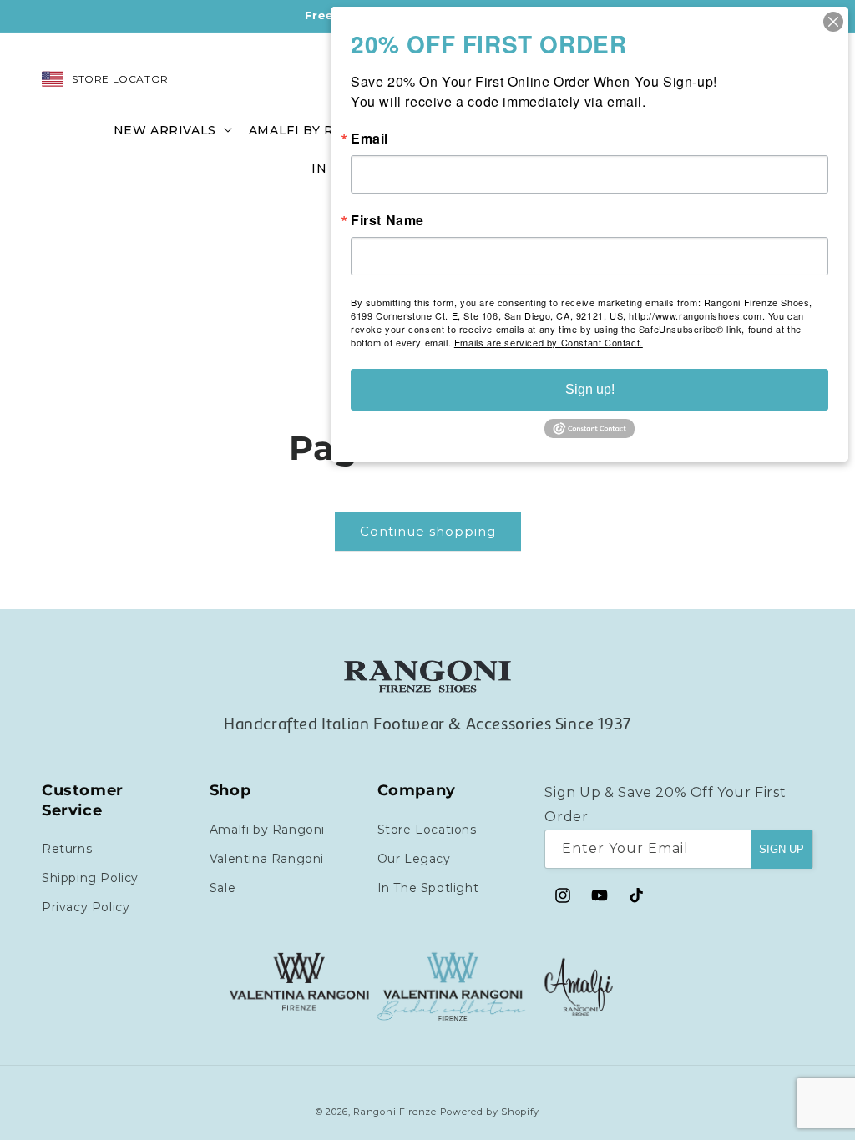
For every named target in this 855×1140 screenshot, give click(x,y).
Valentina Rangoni (267, 858)
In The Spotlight (428, 887)
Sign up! (590, 389)
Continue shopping (428, 531)
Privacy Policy (85, 907)
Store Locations (427, 829)
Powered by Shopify (490, 1111)
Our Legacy (414, 858)
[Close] (833, 22)
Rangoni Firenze (396, 1111)
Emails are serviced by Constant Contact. (548, 342)
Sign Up (781, 849)
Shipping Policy (90, 877)
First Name (387, 220)
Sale (222, 887)
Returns (67, 848)
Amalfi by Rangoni (267, 829)
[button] (171, 129)
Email (369, 138)
